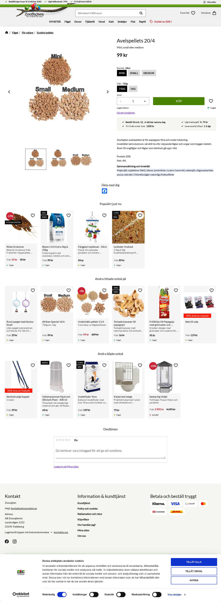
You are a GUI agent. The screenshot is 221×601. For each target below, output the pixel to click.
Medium (149, 73)
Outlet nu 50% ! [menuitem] (163, 21)
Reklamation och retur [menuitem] (89, 513)
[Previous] (9, 92)
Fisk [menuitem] (133, 21)
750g (122, 88)
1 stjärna (57, 439)
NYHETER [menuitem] (55, 21)
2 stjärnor (60, 439)
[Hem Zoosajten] (30, 11)
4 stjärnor (65, 439)
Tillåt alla (194, 562)
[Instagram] (14, 541)
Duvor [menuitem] (78, 21)
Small (134, 73)
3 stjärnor (62, 439)
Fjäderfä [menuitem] (90, 21)
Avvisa (194, 580)
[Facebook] (7, 541)
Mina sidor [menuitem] (83, 530)
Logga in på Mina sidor (66, 466)
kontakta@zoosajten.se (24, 508)
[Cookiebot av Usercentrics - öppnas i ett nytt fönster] (21, 594)
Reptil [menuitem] (142, 21)
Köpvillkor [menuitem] (83, 519)
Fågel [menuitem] (68, 21)
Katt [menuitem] (111, 21)
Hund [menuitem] (102, 21)
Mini (122, 73)
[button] (188, 12)
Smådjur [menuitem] (122, 21)
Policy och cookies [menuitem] (87, 508)
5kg (133, 88)
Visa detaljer (175, 594)
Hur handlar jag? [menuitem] (86, 524)
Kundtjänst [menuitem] (83, 502)
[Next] (107, 92)
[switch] (94, 594)
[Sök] (141, 13)
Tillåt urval (194, 571)
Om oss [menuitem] (81, 535)
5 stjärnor (68, 439)
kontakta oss (61, 532)
